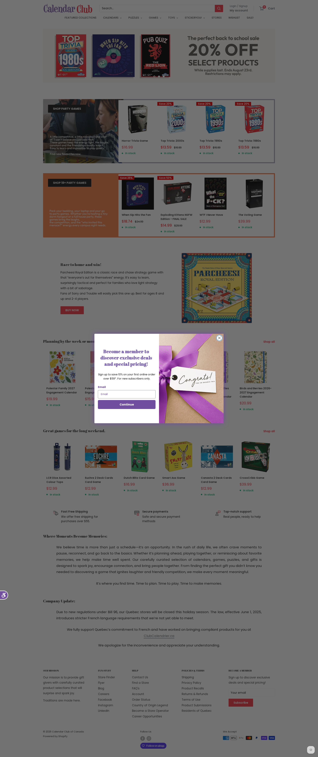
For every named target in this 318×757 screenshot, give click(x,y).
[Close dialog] (219, 338)
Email (102, 387)
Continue (127, 404)
